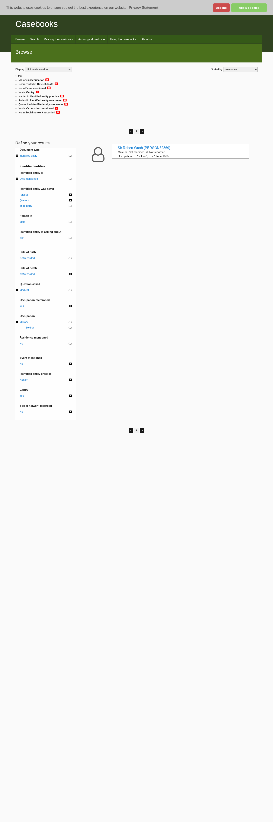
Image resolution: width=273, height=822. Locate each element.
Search (34, 39)
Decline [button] (221, 7)
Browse (20, 39)
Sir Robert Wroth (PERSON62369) (144, 148)
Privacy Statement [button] (143, 7)
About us (146, 39)
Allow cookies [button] (249, 7)
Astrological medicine (91, 39)
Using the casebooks (123, 39)
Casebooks (36, 24)
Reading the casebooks (58, 39)
